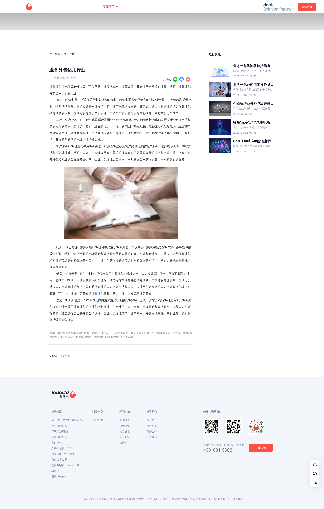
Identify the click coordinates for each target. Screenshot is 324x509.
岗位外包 (56, 442)
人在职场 (124, 437)
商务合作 (151, 431)
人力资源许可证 (154, 499)
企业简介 (151, 420)
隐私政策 (237, 499)
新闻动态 (124, 420)
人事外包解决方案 (61, 448)
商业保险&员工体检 (62, 454)
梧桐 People (58, 476)
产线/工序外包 (59, 431)
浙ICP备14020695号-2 (220, 499)
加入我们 (151, 437)
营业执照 (140, 499)
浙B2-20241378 (198, 499)
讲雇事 (123, 442)
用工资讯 (55, 53)
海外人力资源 (59, 459)
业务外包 (56, 86)
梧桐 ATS (56, 471)
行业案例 (151, 425)
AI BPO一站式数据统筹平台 (67, 420)
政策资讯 (124, 425)
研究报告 (97, 420)
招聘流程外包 (59, 437)
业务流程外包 (59, 425)
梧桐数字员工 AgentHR (65, 465)
